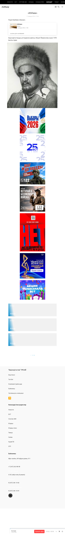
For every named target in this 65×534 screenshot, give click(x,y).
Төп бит (10, 379)
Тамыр (56, 2)
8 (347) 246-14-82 (13, 483)
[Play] (59, 531)
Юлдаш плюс (40, 2)
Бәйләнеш (11, 388)
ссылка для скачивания (17, 33)
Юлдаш (31, 2)
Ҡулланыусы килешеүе (15, 393)
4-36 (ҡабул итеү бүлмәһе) (16, 474)
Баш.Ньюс (11, 375)
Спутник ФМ (23, 2)
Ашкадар (49, 2)
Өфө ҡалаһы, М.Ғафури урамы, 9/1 (19, 458)
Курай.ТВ (11, 442)
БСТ (16, 2)
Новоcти (10, 2)
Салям (63, 2)
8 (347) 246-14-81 (13, 491)
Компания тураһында (15, 384)
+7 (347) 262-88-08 (14, 466)
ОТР (9, 446)
